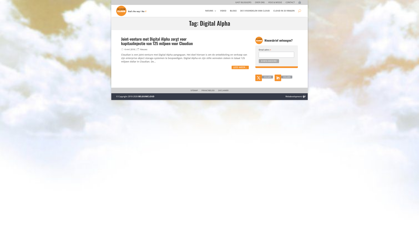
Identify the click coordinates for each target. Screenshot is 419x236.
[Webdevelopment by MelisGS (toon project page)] (304, 96)
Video (223, 10)
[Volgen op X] (258, 78)
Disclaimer (223, 90)
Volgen (267, 77)
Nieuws (209, 10)
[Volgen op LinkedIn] (278, 78)
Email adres (265, 50)
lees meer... (240, 67)
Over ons (260, 2)
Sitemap (194, 90)
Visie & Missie (275, 2)
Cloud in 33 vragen (284, 10)
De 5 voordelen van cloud (255, 10)
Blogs (233, 10)
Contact (290, 2)
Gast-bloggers (243, 2)
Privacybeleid (208, 90)
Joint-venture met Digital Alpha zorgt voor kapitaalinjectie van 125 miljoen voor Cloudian (157, 41)
